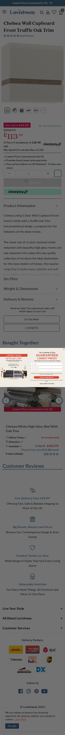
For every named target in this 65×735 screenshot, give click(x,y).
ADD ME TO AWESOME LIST (47, 377)
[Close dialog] (63, 349)
